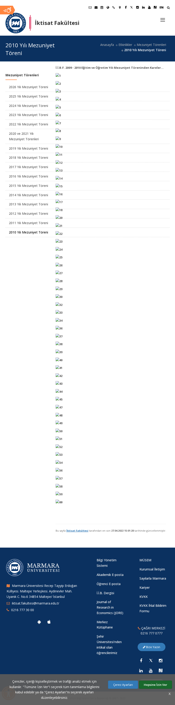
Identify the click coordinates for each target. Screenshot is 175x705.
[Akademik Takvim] (102, 7)
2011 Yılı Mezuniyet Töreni (28, 223)
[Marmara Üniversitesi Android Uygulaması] (39, 621)
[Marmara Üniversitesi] (15, 23)
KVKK (143, 596)
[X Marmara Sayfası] (131, 7)
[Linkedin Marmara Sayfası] (143, 7)
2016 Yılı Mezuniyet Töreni (28, 176)
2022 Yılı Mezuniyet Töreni (28, 124)
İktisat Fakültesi (77, 530)
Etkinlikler (125, 44)
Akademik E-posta (110, 574)
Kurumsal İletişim (152, 569)
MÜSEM (145, 560)
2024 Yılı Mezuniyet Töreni (28, 105)
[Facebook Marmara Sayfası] (125, 7)
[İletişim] (113, 7)
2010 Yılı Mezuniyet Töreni (28, 232)
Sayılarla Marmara (152, 578)
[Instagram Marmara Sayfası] (137, 7)
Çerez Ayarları (123, 685)
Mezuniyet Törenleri (151, 44)
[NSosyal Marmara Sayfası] (155, 7)
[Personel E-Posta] (96, 7)
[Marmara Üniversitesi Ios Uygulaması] (49, 621)
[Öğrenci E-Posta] (90, 7)
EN (162, 7)
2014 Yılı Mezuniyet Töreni (28, 195)
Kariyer (144, 587)
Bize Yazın (152, 647)
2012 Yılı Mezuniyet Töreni (28, 213)
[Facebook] (141, 660)
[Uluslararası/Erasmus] (108, 7)
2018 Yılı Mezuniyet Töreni (28, 157)
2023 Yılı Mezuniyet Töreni (28, 115)
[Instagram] (160, 660)
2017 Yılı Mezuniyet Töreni (28, 167)
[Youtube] (150, 670)
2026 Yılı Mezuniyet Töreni (28, 87)
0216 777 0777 (151, 633)
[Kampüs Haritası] (119, 7)
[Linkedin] (141, 670)
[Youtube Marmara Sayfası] (149, 7)
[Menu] (163, 18)
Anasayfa (107, 44)
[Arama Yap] (168, 8)
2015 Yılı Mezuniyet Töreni (28, 185)
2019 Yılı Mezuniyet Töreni (28, 148)
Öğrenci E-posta (109, 584)
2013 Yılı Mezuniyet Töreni (28, 204)
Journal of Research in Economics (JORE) (110, 607)
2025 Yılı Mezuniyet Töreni (28, 96)
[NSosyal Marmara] (160, 670)
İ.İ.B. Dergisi (105, 593)
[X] (150, 660)
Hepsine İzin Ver (155, 685)
